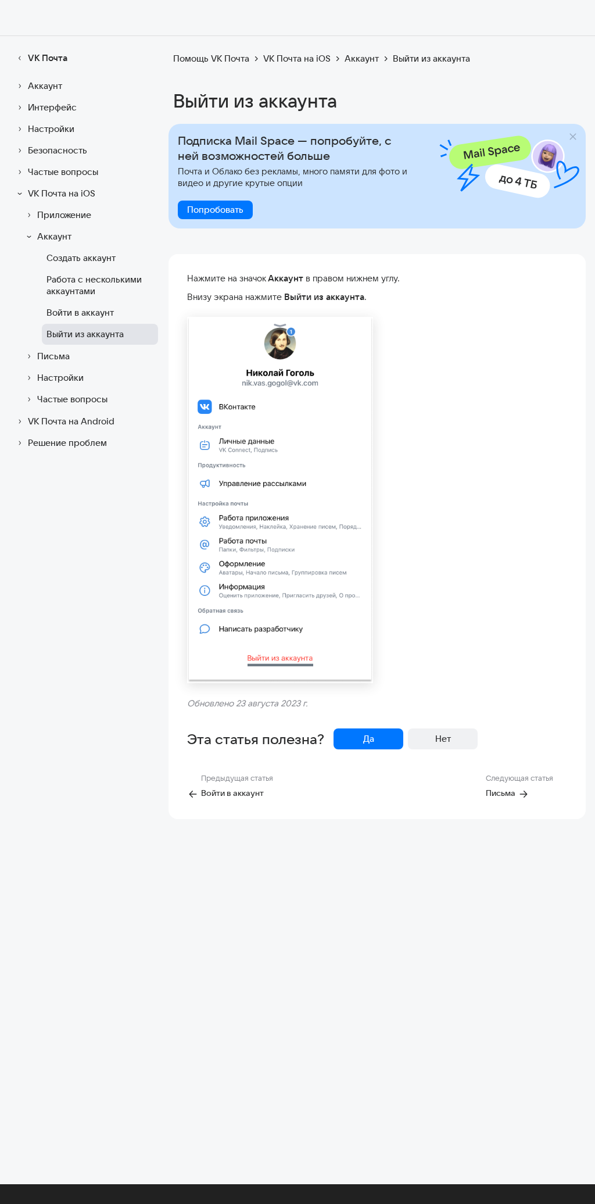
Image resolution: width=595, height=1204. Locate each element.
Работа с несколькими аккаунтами (94, 285)
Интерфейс (52, 107)
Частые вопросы (63, 171)
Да (368, 738)
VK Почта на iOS (61, 193)
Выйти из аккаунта (85, 334)
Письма (53, 356)
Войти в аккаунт (80, 312)
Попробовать (215, 209)
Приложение (64, 214)
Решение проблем (67, 442)
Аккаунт (45, 85)
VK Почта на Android (71, 421)
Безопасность (57, 150)
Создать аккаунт (81, 257)
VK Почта (47, 57)
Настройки (51, 128)
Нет (443, 738)
